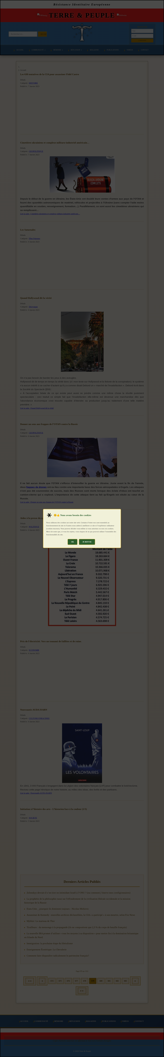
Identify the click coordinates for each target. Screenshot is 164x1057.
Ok (72, 542)
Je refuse (86, 542)
